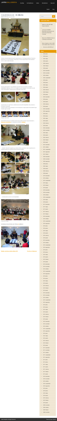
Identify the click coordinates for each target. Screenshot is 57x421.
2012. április (45, 338)
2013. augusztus (46, 302)
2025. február (45, 92)
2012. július (45, 333)
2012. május (45, 335)
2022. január (45, 142)
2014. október (46, 268)
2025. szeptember (46, 77)
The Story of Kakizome (32, 251)
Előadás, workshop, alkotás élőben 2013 (9, 251)
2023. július (45, 113)
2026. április (45, 61)
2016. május (45, 230)
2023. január (45, 125)
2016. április (45, 233)
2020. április (45, 168)
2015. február (45, 259)
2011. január (45, 374)
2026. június (45, 56)
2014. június (45, 278)
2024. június (45, 99)
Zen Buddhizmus (30, 3)
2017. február (45, 213)
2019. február (45, 185)
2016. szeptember (46, 221)
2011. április (45, 366)
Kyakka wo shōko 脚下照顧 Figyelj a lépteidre (47, 25)
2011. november (46, 350)
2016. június (45, 228)
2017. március (46, 211)
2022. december (46, 127)
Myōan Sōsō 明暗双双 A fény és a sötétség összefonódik (48, 38)
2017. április (45, 209)
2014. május (45, 280)
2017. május (45, 206)
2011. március (46, 369)
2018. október (46, 194)
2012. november (46, 323)
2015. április (45, 256)
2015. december (46, 240)
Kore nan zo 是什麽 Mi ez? (48, 47)
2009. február (45, 409)
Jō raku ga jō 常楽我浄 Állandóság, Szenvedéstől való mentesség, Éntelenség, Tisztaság (48, 32)
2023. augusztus (46, 111)
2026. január (45, 68)
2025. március (46, 89)
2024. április (45, 101)
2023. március (46, 123)
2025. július (45, 80)
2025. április (45, 87)
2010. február (45, 400)
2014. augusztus (46, 273)
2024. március (46, 104)
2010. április (45, 395)
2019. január (45, 187)
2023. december (46, 108)
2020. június (45, 163)
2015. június (45, 252)
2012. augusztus (46, 331)
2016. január (45, 237)
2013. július (45, 304)
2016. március (46, 235)
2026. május (45, 58)
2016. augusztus (46, 223)
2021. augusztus (46, 151)
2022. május (45, 132)
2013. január (45, 319)
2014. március (46, 285)
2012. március (46, 340)
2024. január (45, 106)
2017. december (46, 204)
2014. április (45, 283)
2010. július (45, 388)
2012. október (46, 326)
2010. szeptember (46, 383)
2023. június (45, 116)
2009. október (46, 407)
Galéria (37, 3)
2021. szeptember (46, 149)
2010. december (46, 376)
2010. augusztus (46, 385)
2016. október (46, 218)
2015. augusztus (46, 247)
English (48, 9)
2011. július (45, 359)
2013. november (46, 295)
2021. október (46, 147)
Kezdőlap (22, 3)
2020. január (45, 173)
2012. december (46, 321)
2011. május (45, 364)
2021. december (46, 144)
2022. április (45, 135)
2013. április (45, 311)
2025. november (46, 73)
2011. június (45, 362)
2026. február (45, 65)
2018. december (46, 190)
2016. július (45, 225)
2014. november (46, 266)
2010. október (46, 381)
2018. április (45, 202)
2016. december (46, 216)
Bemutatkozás (45, 3)
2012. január (45, 345)
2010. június (45, 390)
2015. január (45, 261)
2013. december (46, 292)
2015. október (46, 242)
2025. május (45, 84)
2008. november (46, 412)
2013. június (45, 307)
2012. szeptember (46, 328)
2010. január (45, 402)
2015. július (45, 249)
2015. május (45, 254)
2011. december (46, 347)
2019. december (46, 175)
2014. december (46, 264)
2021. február (45, 154)
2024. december (46, 96)
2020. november (46, 159)
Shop (53, 9)
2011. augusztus (46, 357)
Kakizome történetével (6, 122)
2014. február (45, 288)
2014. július (45, 276)
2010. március (46, 397)
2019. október (46, 178)
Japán (9, 2)
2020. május (45, 166)
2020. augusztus (46, 161)
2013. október (46, 297)
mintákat (24, 122)
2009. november (46, 405)
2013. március (46, 314)
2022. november (46, 130)
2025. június (45, 82)
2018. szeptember (46, 197)
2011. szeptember (46, 354)
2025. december (46, 70)
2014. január (45, 290)
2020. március (46, 170)
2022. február (45, 139)
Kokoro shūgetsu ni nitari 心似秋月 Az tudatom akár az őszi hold (48, 44)
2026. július (45, 53)
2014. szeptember (46, 271)
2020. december (46, 156)
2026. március (46, 63)
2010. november (46, 378)
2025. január (45, 94)
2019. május (45, 182)
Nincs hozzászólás (11, 16)
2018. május (45, 199)
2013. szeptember (46, 299)
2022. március (46, 137)
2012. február (45, 342)
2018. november (46, 192)
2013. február (45, 316)
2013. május (45, 309)
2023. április (45, 120)
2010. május (45, 393)
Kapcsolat (52, 3)
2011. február (45, 371)
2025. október (46, 75)
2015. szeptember (46, 245)
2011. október (46, 352)
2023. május (45, 118)
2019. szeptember (46, 180)
